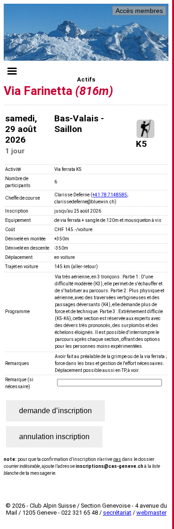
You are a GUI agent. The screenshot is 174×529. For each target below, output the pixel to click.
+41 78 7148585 (109, 194)
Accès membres (139, 10)
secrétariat (117, 512)
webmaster (151, 512)
